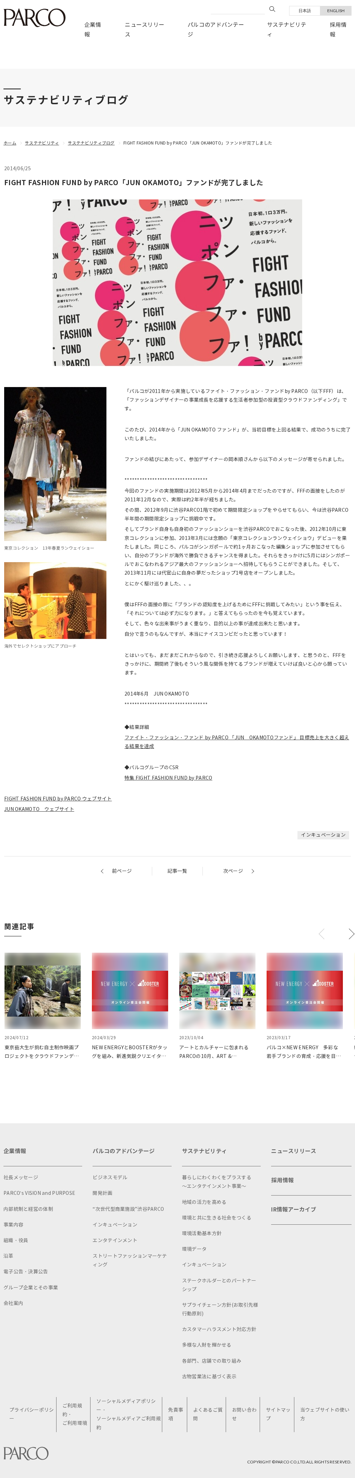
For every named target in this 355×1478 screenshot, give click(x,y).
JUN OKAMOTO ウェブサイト (39, 809)
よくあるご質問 (208, 1414)
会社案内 (13, 1303)
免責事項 (175, 1414)
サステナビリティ (286, 30)
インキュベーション (323, 835)
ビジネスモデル (110, 1178)
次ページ (233, 871)
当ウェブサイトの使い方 (325, 1414)
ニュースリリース (144, 30)
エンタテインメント (115, 1240)
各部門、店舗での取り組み (211, 1361)
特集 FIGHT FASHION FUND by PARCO (168, 778)
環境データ (194, 1249)
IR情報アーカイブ (293, 1209)
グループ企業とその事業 (30, 1288)
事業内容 (13, 1225)
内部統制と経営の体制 (28, 1209)
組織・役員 (15, 1240)
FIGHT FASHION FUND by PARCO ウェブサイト (58, 799)
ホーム (9, 143)
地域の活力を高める (204, 1202)
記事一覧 (177, 871)
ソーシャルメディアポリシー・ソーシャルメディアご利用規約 (128, 1414)
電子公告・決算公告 (25, 1272)
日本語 (304, 10)
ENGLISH (336, 10)
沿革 (8, 1256)
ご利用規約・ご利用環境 (74, 1414)
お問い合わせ (244, 1414)
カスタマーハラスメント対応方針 (219, 1329)
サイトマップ (278, 1414)
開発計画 (102, 1193)
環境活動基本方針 (202, 1234)
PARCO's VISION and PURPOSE (39, 1193)
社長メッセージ (20, 1178)
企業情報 (92, 30)
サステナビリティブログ (91, 143)
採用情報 (338, 30)
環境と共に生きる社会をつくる (216, 1218)
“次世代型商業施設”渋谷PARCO (128, 1209)
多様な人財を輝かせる (207, 1345)
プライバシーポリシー (31, 1414)
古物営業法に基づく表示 (209, 1377)
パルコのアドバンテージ (216, 30)
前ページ (122, 871)
